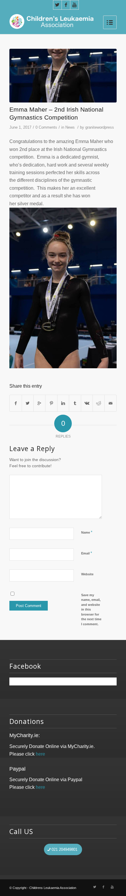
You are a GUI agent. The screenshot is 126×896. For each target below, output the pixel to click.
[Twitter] (57, 4)
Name (86, 532)
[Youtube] (74, 4)
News (70, 127)
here (40, 754)
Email (86, 553)
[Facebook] (66, 4)
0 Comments (46, 127)
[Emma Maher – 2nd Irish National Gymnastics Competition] (63, 75)
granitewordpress (99, 127)
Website (87, 574)
